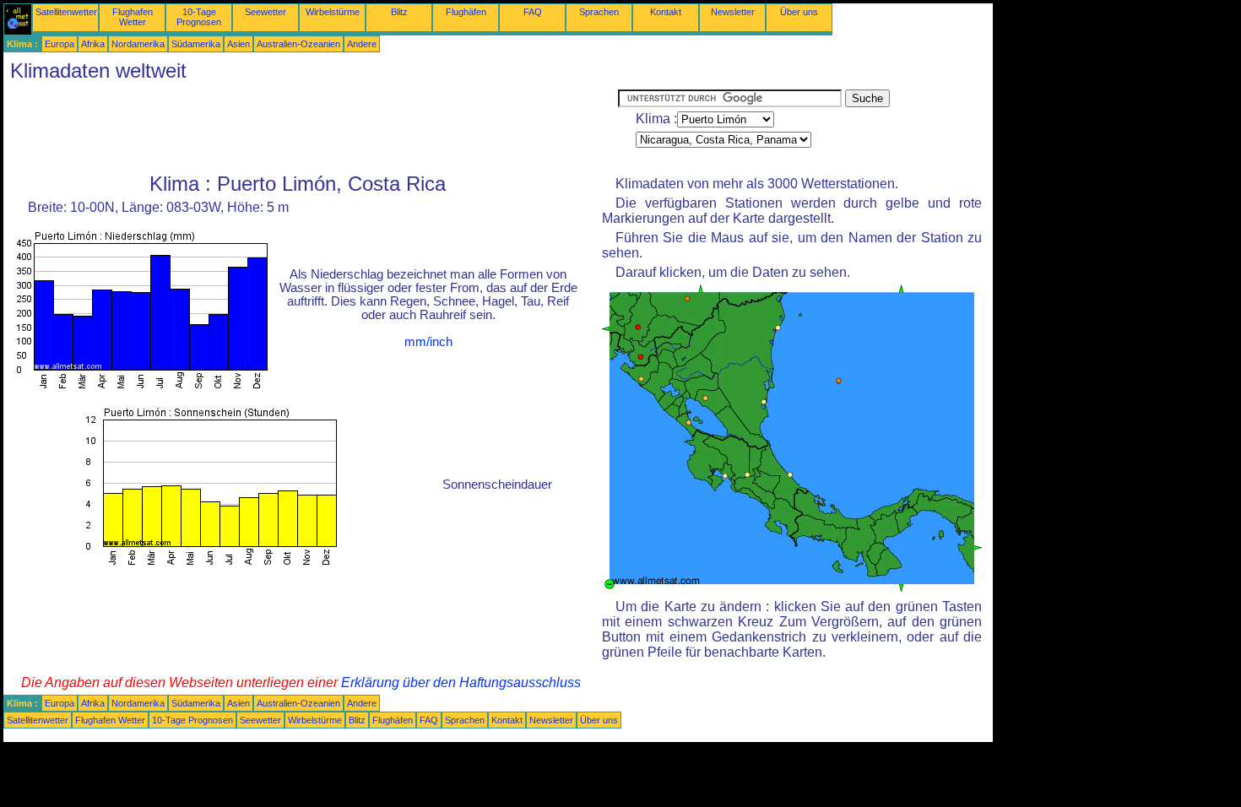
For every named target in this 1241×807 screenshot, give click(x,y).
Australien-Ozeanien (298, 44)
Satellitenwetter (66, 12)
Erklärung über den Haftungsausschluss (461, 682)
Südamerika (195, 44)
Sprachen (599, 12)
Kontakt (665, 12)
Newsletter (733, 12)
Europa (59, 44)
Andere (362, 44)
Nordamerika (138, 44)
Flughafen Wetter (132, 17)
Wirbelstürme (333, 12)
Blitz (399, 12)
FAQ (532, 12)
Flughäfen (466, 12)
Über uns (799, 12)
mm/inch (428, 342)
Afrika (93, 44)
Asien (238, 44)
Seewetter (265, 12)
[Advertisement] (310, 127)
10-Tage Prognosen (198, 17)
